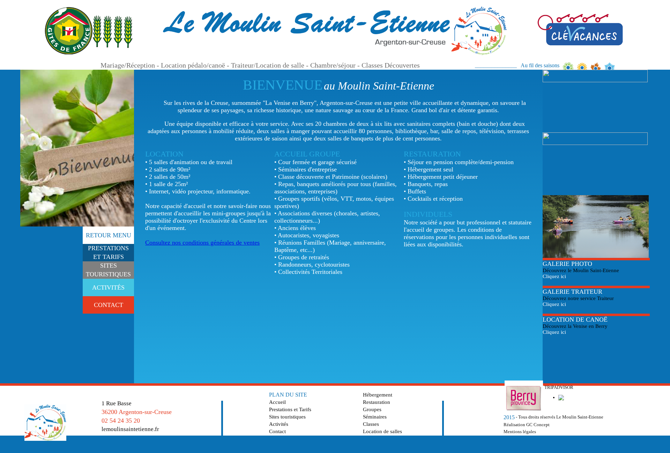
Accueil (277, 402)
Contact (277, 431)
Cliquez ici (554, 276)
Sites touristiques (287, 417)
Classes (371, 424)
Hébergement (377, 395)
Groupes (372, 409)
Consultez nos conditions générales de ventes (202, 242)
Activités (278, 424)
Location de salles (382, 431)
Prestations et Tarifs (290, 409)
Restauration (376, 402)
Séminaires (375, 417)
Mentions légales (520, 431)
